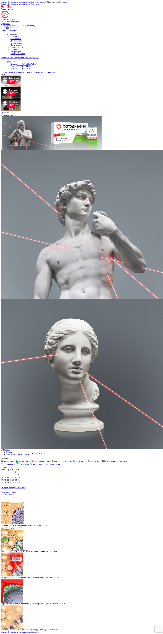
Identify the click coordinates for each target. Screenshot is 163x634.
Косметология (16, 45)
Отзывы (4, 72)
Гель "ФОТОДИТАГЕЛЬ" (21, 66)
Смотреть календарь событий (13, 488)
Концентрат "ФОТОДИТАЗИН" (24, 64)
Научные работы (39, 464)
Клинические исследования (12, 58)
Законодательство (40, 72)
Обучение (52, 72)
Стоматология (16, 43)
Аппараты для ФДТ (24, 72)
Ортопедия (15, 49)
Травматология (17, 47)
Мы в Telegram (81, 461)
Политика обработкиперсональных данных (10, 493)
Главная (4, 2)
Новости (12, 72)
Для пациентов (9, 464)
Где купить (5, 450)
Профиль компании (9, 30)
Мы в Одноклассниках (42, 461)
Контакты (63, 2)
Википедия (109, 461)
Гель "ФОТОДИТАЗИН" (21, 68)
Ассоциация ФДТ (31, 58)
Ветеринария (16, 52)
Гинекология (16, 39)
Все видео (5, 112)
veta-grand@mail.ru (10, 26)
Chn (11, 7)
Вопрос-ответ (9, 115)
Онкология (15, 37)
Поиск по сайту (55, 464)
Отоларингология (18, 54)
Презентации (24, 464)
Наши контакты (120, 461)
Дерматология (16, 41)
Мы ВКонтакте (9, 461)
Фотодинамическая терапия (19, 2)
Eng (4, 7)
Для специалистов (38, 2)
